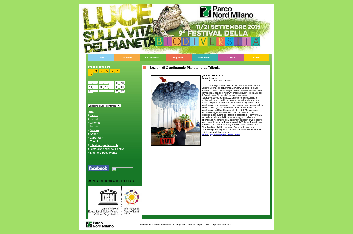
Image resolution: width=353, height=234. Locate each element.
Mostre (94, 130)
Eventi (94, 141)
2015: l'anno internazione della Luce (111, 180)
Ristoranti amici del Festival (107, 149)
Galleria (231, 57)
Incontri (94, 119)
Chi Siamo (127, 57)
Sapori (94, 133)
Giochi (94, 115)
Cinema (95, 122)
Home (101, 57)
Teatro (94, 126)
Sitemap (227, 224)
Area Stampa (204, 57)
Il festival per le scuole (104, 145)
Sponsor (256, 57)
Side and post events (103, 152)
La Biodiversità (152, 57)
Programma (179, 57)
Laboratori (96, 137)
